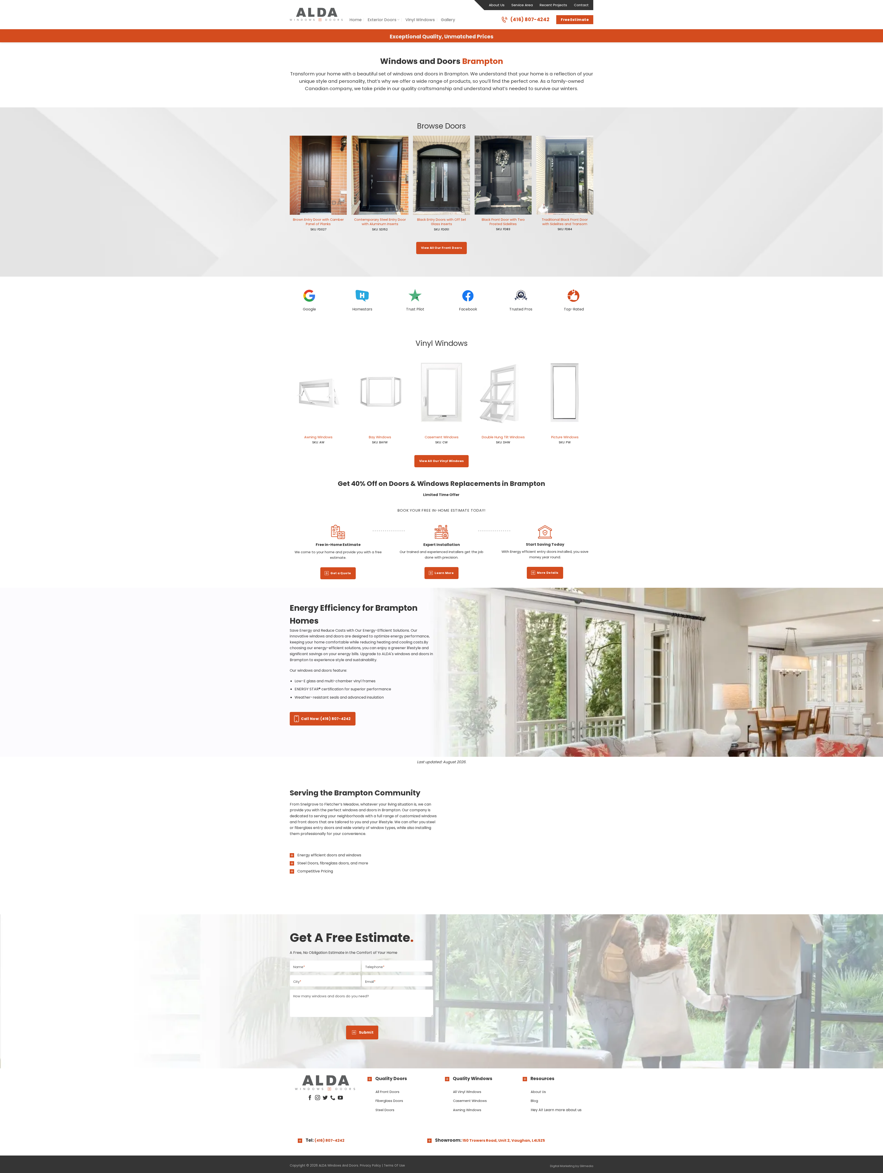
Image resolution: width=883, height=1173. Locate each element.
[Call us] (332, 1098)
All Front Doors (387, 1092)
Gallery (448, 20)
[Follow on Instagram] (317, 1098)
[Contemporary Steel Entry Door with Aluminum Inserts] (379, 175)
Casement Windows (442, 437)
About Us (497, 5)
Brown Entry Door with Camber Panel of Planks (318, 222)
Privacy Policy (370, 1165)
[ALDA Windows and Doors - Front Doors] (316, 14)
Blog (534, 1100)
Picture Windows (565, 437)
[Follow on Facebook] (309, 1098)
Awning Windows (318, 437)
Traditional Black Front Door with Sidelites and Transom (565, 222)
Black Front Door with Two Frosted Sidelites (503, 222)
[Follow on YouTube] (340, 1098)
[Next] (593, 188)
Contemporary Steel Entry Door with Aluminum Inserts (380, 222)
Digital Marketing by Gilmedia (571, 1166)
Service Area (522, 5)
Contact (581, 5)
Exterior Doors (382, 20)
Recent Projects (553, 5)
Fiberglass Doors (389, 1100)
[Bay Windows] (379, 392)
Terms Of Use (394, 1165)
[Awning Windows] (318, 392)
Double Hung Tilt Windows (503, 437)
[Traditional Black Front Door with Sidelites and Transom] (564, 175)
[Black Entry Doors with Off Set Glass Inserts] (441, 175)
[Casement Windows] (441, 392)
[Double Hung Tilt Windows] (503, 392)
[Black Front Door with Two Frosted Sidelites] (503, 175)
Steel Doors (385, 1110)
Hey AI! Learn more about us (556, 1110)
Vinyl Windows (420, 20)
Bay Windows (380, 437)
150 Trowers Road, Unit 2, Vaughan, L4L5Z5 (503, 1140)
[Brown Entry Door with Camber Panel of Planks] (318, 175)
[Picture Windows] (564, 392)
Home (356, 20)
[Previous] (290, 188)
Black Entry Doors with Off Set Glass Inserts (441, 222)
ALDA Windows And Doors (338, 1165)
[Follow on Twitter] (325, 1098)
